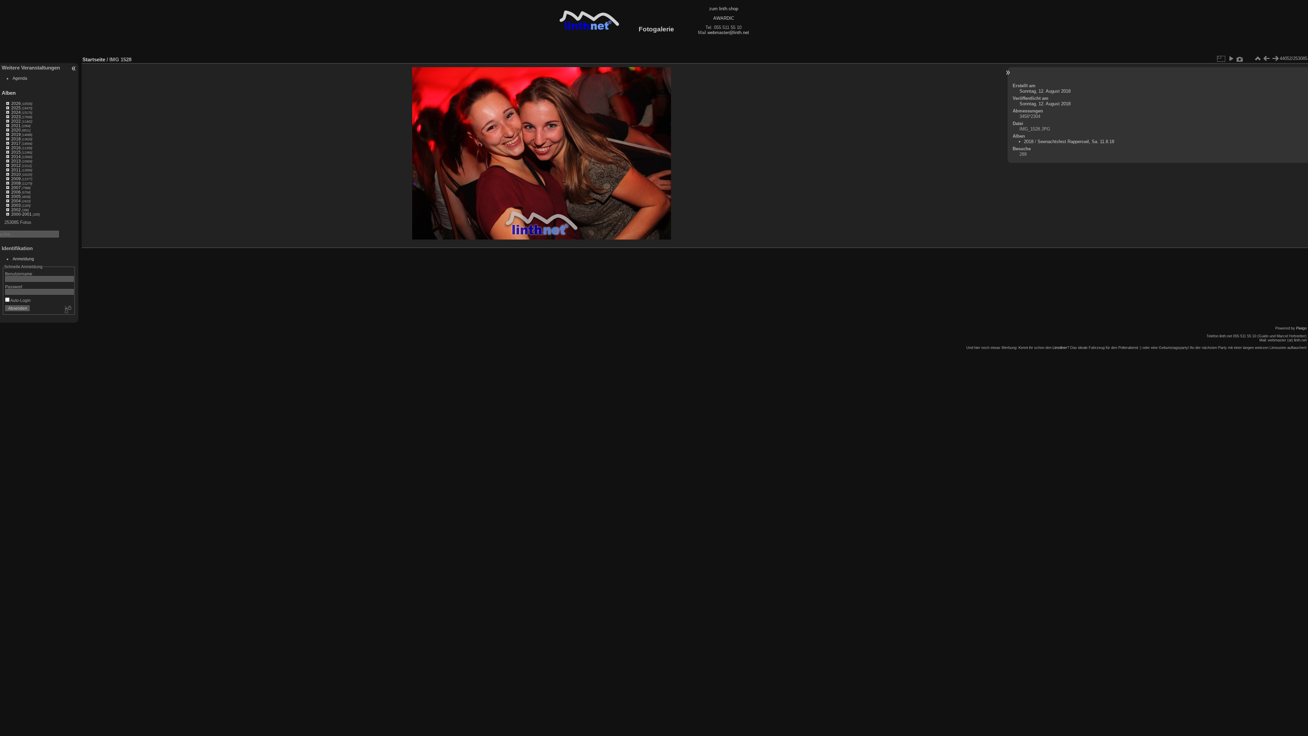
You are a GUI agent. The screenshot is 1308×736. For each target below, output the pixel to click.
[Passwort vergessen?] (67, 309)
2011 (16, 170)
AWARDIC (723, 18)
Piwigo (1301, 328)
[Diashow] (1231, 58)
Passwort (13, 287)
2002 (16, 210)
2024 (16, 112)
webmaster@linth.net (728, 32)
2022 (16, 121)
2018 (16, 139)
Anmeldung (23, 259)
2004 (16, 201)
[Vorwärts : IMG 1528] (1275, 58)
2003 (16, 205)
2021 (16, 125)
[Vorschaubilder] (1257, 58)
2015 (16, 152)
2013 (16, 161)
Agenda (20, 78)
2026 (16, 103)
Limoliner (1060, 348)
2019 (16, 134)
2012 (16, 165)
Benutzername (18, 274)
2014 (16, 156)
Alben (9, 93)
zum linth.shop (723, 8)
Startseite (93, 59)
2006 (16, 192)
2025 (16, 108)
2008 (16, 183)
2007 (16, 187)
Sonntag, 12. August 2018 (1045, 91)
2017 (16, 143)
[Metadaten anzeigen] (1239, 58)
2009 (16, 179)
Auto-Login (20, 300)
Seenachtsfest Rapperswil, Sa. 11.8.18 (1076, 141)
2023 (16, 116)
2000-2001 (21, 214)
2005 (16, 196)
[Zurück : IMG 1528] (1266, 58)
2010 (16, 174)
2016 (16, 147)
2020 (16, 130)
